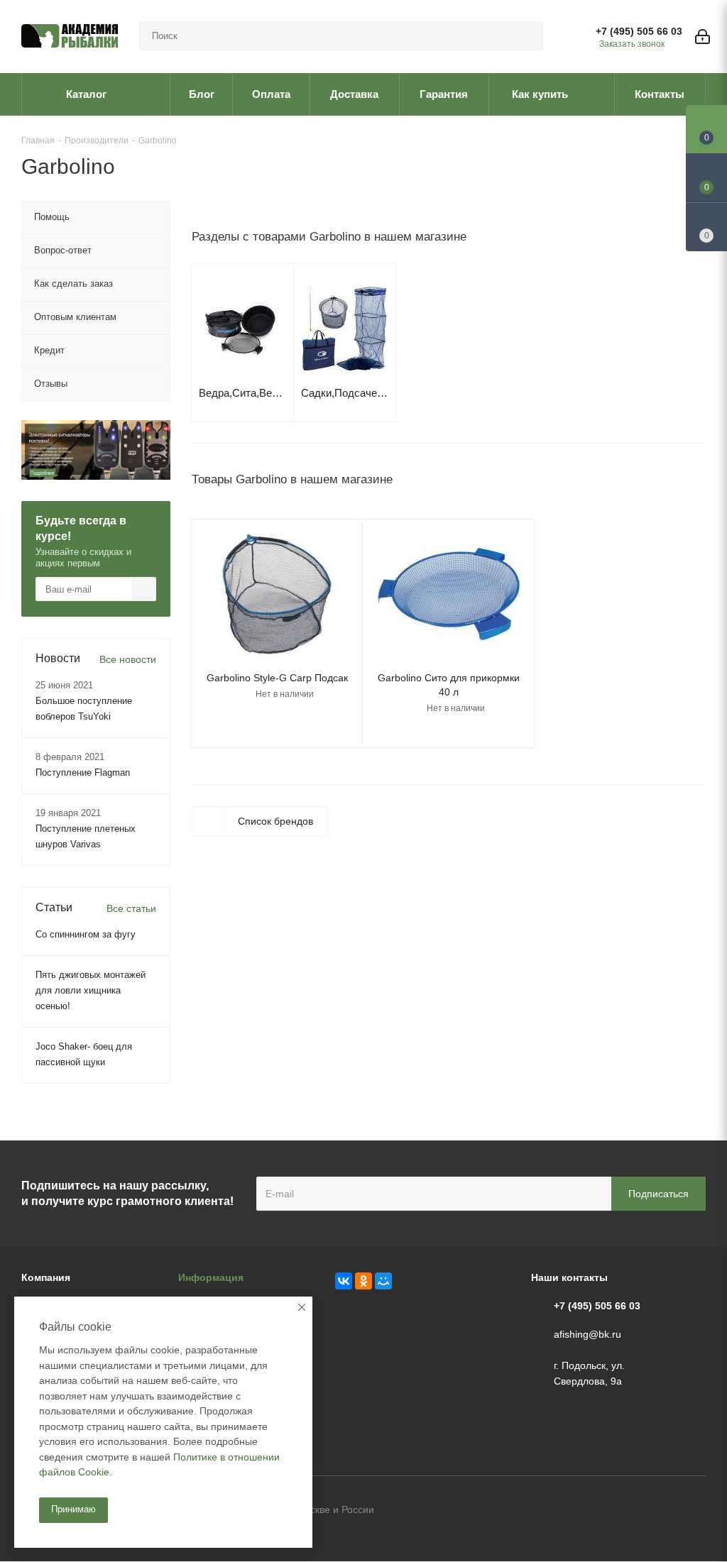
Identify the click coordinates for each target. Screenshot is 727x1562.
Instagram (695, 1511)
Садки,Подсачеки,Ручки (344, 393)
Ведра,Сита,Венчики (242, 393)
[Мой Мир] (383, 1280)
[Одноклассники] (363, 1280)
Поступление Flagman (82, 772)
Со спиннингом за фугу (85, 934)
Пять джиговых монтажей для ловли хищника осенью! (90, 990)
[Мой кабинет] (702, 36)
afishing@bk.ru (587, 1334)
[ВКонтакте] (343, 1280)
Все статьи (131, 908)
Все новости (127, 659)
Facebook (659, 1511)
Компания (45, 1277)
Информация (211, 1277)
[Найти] (526, 36)
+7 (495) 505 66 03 (639, 31)
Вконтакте (624, 1511)
